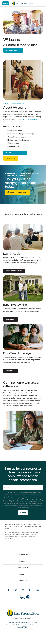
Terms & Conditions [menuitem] (32, 625)
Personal (22, 555)
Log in (5, 3)
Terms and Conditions (31, 502)
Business (22, 561)
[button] (42, 3)
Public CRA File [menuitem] (22, 627)
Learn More (10, 158)
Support (22, 580)
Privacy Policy (31, 500)
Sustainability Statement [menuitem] (15, 625)
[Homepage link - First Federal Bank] (23, 615)
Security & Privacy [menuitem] (13, 623)
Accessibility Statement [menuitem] (29, 623)
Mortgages (22, 568)
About (21, 574)
